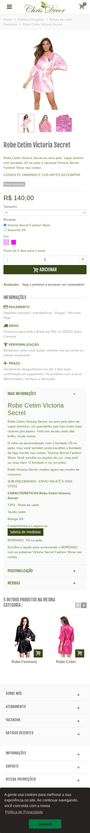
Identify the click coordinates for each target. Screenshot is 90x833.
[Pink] (13, 242)
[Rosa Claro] (6, 242)
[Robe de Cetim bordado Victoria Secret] (45, 123)
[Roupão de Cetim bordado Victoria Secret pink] (64, 123)
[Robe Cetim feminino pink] (65, 636)
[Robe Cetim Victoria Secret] (26, 123)
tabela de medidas (25, 532)
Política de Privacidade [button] (24, 812)
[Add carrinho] (38, 653)
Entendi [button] (45, 824)
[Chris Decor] (45, 7)
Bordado (10, 219)
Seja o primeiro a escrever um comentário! (53, 284)
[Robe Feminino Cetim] (24, 636)
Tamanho (10, 206)
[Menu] (9, 7)
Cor (6, 236)
